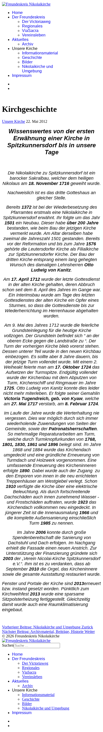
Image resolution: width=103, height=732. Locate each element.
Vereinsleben (34, 35)
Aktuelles (20, 39)
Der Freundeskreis (28, 17)
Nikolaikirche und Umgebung (37, 68)
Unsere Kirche (13, 121)
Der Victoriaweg (36, 21)
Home (17, 12)
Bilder (27, 62)
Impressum (22, 75)
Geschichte (32, 57)
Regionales (32, 26)
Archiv (27, 44)
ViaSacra (30, 30)
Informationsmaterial (40, 53)
